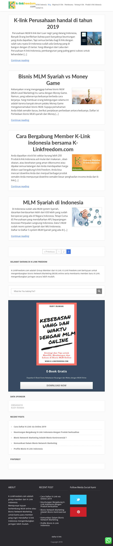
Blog (49, 4)
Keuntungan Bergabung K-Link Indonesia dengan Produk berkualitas (46, 432)
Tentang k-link (79, 4)
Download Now (56, 385)
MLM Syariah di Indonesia (53, 202)
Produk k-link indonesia (93, 4)
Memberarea (69, 4)
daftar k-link (56, 536)
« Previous (49, 251)
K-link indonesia (41, 4)
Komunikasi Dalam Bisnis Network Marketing (35, 443)
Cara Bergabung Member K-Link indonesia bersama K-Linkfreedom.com (53, 143)
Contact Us (39, 8)
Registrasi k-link (57, 4)
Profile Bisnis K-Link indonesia (28, 448)
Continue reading (20, 60)
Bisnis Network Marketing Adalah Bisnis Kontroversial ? (40, 437)
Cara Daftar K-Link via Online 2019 (30, 426)
